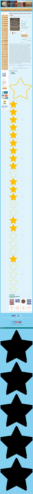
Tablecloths (3, 31)
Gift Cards (12, 10)
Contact (17, 10)
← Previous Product (23, 39)
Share (14, 8)
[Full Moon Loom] (10, 5)
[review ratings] (21, 19)
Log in (19, 1)
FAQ (14, 317)
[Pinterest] (3, 76)
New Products (4, 35)
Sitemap (17, 317)
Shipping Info (22, 317)
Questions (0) (13, 73)
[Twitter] (3, 74)
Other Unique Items (4, 57)
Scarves (3, 48)
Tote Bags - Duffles (4, 42)
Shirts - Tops (3, 49)
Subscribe (4, 88)
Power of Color (25, 8)
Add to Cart (24, 35)
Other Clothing (4, 50)
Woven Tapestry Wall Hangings (4, 56)
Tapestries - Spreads (3, 25)
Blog (10, 8)
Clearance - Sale (4, 60)
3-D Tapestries (4, 34)
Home (6, 8)
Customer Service (10, 317)
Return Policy (28, 317)
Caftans (3, 45)
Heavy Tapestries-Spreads (4, 28)
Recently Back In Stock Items (4, 21)
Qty (21, 31)
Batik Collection (4, 15)
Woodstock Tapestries (3, 44)
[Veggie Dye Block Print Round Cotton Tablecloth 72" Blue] (13, 33)
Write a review (23, 23)
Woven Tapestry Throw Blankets (4, 54)
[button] (21, 21)
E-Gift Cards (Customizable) (4, 19)
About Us (19, 8)
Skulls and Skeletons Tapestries (3, 40)
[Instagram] (5, 76)
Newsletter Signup (4, 66)
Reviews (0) (13, 72)
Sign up (23, 1)
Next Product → (30, 40)
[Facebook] (5, 74)
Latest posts (3, 69)
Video (22, 10)
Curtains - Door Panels (4, 23)
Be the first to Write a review (15, 296)
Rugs (2, 30)
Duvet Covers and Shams (4, 17)
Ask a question (25, 21)
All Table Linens (4, 36)
